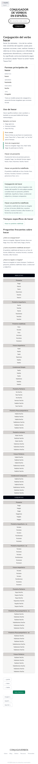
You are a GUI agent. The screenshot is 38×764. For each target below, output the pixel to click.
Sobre (5, 753)
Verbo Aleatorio (19, 692)
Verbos (16, 753)
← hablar (7, 687)
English (5, 5)
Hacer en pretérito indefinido (14, 223)
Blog (11, 753)
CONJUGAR (19, 26)
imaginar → (8, 697)
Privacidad (31, 753)
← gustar (7, 679)
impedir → (7, 701)
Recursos (23, 753)
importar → (8, 705)
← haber (7, 683)
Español (5, 2)
